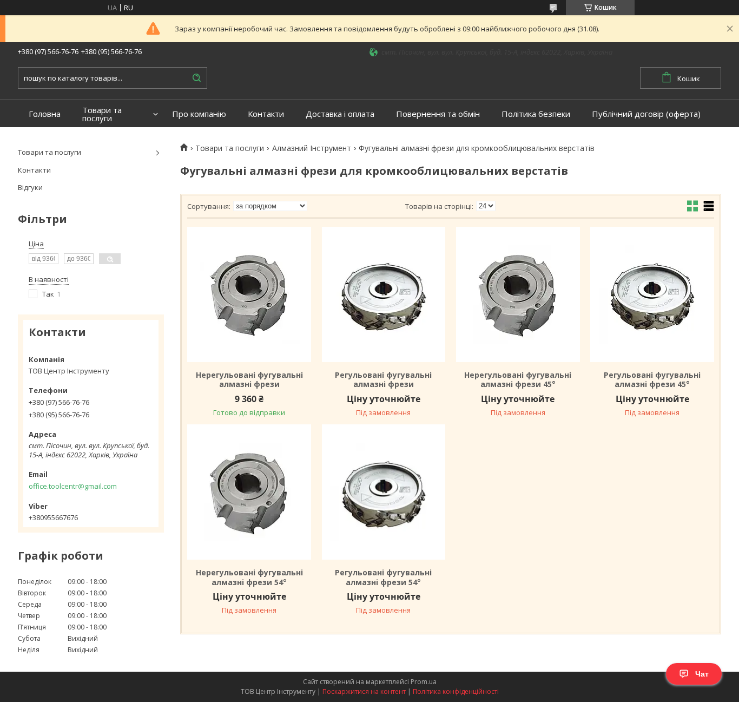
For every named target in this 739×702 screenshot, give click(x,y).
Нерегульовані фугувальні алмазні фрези (249, 379)
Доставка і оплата (340, 114)
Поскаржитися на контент (364, 691)
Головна (45, 114)
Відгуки (30, 187)
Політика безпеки (536, 114)
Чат (702, 674)
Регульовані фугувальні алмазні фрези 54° (383, 577)
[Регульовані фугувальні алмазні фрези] (383, 294)
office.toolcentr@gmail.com (73, 486)
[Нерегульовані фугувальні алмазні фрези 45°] (517, 294)
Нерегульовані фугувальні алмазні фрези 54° (249, 577)
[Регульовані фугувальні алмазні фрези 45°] (652, 294)
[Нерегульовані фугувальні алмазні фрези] (249, 294)
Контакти (266, 114)
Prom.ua (424, 681)
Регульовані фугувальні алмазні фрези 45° (652, 379)
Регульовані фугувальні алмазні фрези (383, 379)
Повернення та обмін (438, 114)
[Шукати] (196, 78)
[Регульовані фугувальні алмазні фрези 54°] (383, 492)
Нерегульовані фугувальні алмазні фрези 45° (517, 379)
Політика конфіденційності (456, 691)
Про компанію (199, 114)
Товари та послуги (102, 114)
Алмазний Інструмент (311, 148)
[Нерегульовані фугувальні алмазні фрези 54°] (249, 492)
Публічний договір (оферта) (646, 114)
